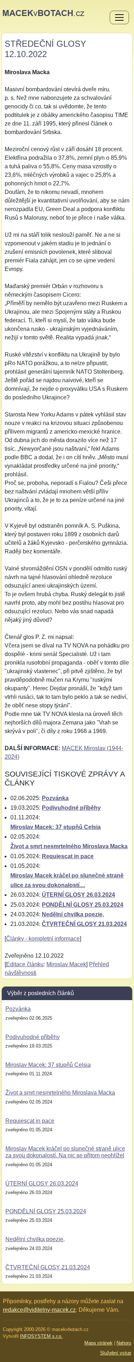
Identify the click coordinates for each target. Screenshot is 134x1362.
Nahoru (123, 1343)
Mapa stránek (98, 1343)
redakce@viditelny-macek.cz (39, 1310)
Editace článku (25, 964)
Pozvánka (55, 798)
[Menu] (119, 18)
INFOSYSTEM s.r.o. (41, 1336)
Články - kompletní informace (43, 939)
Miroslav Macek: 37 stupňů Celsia (55, 827)
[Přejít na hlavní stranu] (43, 13)
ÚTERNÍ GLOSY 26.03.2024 (78, 895)
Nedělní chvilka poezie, (73, 914)
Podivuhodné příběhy (71, 808)
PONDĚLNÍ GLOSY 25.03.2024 (82, 905)
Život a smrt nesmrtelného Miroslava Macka (69, 846)
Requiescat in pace (68, 856)
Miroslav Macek (66, 964)
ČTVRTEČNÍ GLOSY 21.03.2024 (84, 924)
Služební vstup (115, 1353)
